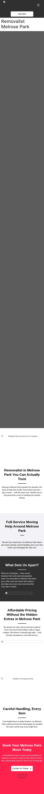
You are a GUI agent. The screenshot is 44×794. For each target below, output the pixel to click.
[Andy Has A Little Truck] (8, 5)
